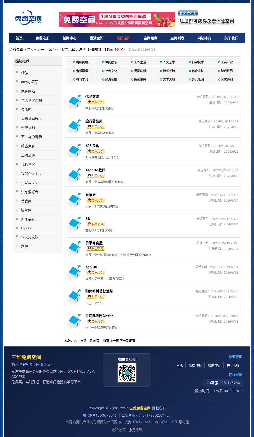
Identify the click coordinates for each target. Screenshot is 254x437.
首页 (19, 38)
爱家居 (90, 194)
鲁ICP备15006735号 (100, 415)
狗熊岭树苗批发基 (99, 291)
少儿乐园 (198, 79)
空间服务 (151, 38)
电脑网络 (82, 62)
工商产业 (227, 62)
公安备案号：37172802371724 (146, 415)
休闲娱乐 (111, 62)
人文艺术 (169, 62)
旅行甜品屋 (94, 121)
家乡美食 (92, 145)
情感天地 (169, 71)
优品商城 (92, 96)
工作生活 (140, 62)
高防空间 (123, 38)
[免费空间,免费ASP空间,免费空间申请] (117, 19)
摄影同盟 (140, 71)
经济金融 (111, 79)
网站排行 (204, 38)
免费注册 (43, 38)
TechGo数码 (95, 170)
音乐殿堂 (82, 71)
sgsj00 (91, 267)
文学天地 (169, 79)
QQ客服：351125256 (223, 383)
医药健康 (140, 79)
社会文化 (111, 71)
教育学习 (82, 79)
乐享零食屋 (94, 243)
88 (87, 218)
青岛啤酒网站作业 (99, 315)
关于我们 (231, 38)
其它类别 (227, 79)
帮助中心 (215, 365)
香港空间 (96, 38)
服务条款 (136, 430)
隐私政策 (119, 430)
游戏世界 (227, 71)
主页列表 (177, 38)
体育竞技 (198, 71)
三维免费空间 (26, 357)
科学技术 (198, 62)
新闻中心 (70, 38)
